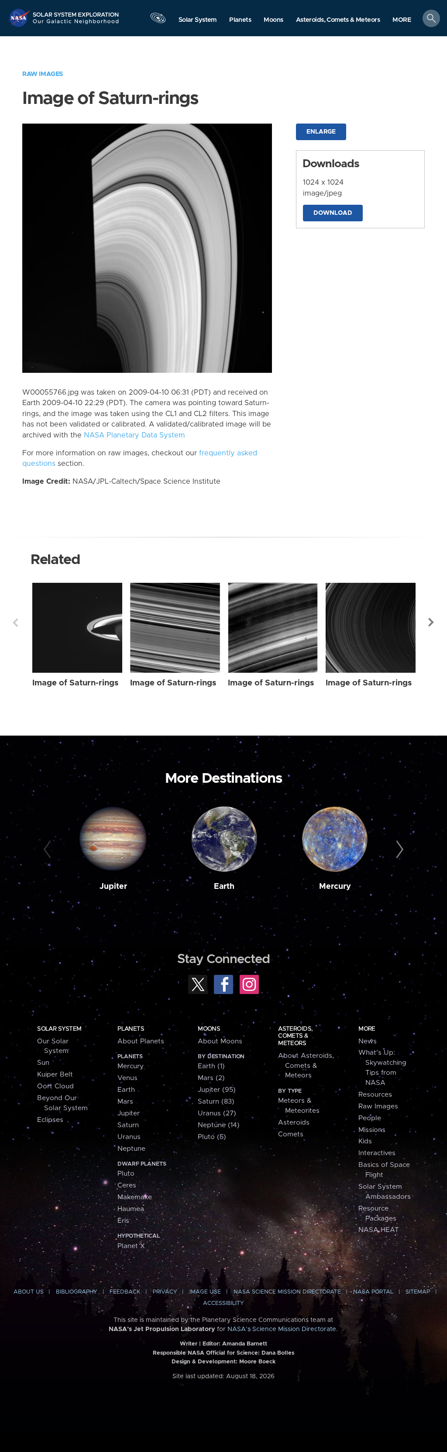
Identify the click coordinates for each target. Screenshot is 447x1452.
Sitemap (418, 1292)
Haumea (130, 1209)
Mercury (335, 887)
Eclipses (50, 1120)
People (369, 1118)
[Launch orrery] (158, 20)
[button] (401, 20)
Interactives (376, 1153)
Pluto (125, 1173)
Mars (125, 1101)
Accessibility (223, 1303)
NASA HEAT (378, 1230)
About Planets (140, 1041)
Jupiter (113, 887)
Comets (290, 1134)
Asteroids (293, 1122)
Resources (375, 1094)
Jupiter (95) (217, 1090)
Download (332, 213)
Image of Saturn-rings (75, 683)
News (367, 1041)
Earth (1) (211, 1066)
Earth (224, 887)
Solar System (59, 1029)
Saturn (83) (216, 1101)
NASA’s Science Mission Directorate (281, 1329)
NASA (20, 18)
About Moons (220, 1041)
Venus (127, 1078)
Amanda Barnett (244, 1344)
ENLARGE (321, 132)
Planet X (131, 1246)
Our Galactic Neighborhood (76, 24)
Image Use (205, 1292)
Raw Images (42, 74)
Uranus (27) (217, 1113)
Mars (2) (211, 1078)
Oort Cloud (55, 1086)
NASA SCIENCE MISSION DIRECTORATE (287, 1292)
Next (431, 622)
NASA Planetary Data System (134, 435)
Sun (43, 1063)
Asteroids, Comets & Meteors (295, 1036)
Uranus (129, 1137)
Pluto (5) (212, 1137)
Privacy (165, 1292)
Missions (371, 1130)
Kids (365, 1141)
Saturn (128, 1125)
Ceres (126, 1185)
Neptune (131, 1149)
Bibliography (76, 1292)
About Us (29, 1292)
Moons (209, 1029)
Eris (123, 1221)
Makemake (134, 1197)
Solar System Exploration (76, 12)
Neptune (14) (219, 1125)
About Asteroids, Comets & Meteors (306, 1066)
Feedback (125, 1292)
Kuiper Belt (55, 1074)
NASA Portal (373, 1292)
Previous (15, 622)
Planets (130, 1029)
